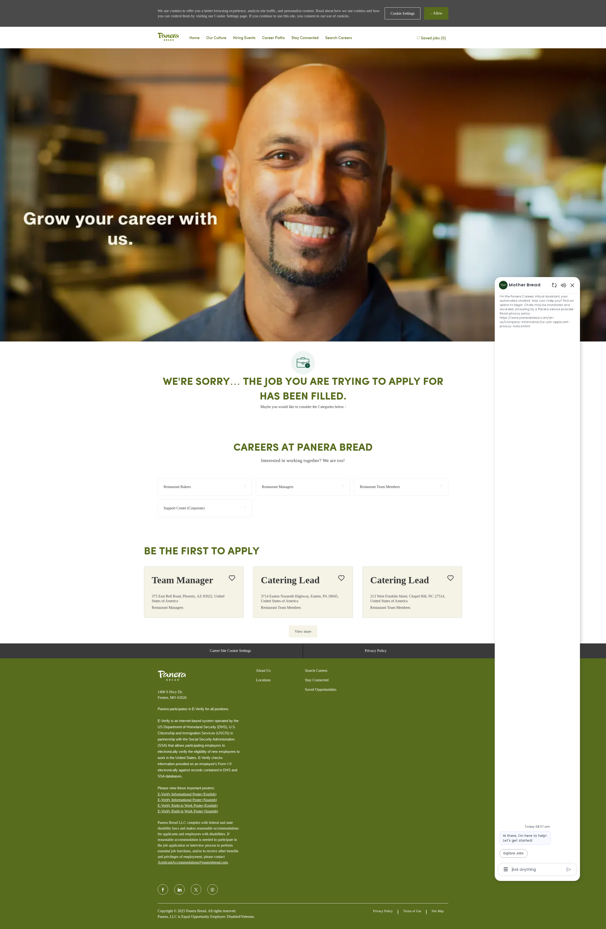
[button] (403, 13)
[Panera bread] (168, 37)
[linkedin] (179, 889)
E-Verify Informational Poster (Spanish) (187, 800)
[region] (537, 576)
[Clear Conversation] (554, 285)
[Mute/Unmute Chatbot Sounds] (563, 285)
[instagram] (212, 889)
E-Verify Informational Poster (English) (187, 794)
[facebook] (163, 889)
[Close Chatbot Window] (572, 285)
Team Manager (182, 580)
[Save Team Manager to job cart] (232, 578)
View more (303, 631)
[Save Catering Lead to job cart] (341, 578)
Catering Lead (290, 580)
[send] (569, 869)
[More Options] (506, 869)
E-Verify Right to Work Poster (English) (188, 805)
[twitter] (196, 889)
